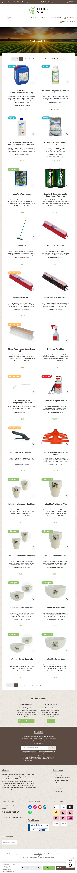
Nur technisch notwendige (31, 868)
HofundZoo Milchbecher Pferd (55, 504)
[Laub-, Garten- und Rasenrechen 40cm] (55, 436)
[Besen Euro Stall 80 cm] (21, 281)
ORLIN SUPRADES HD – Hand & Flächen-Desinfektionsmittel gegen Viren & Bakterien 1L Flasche (21, 143)
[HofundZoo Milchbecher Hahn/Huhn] (21, 540)
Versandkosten (38, 854)
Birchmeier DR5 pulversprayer (55, 401)
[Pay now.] (70, 812)
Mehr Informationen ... (8, 871)
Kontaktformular (18, 817)
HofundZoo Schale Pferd (55, 607)
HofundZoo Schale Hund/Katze (21, 607)
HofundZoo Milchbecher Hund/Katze (21, 504)
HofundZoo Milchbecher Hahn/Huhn (21, 556)
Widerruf (57, 783)
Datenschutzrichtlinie (30, 753)
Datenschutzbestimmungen (39, 757)
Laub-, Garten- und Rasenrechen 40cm (55, 453)
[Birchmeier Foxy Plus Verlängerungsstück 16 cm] (21, 385)
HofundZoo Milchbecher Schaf (55, 556)
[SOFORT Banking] (63, 818)
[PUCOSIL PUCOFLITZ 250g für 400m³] (55, 126)
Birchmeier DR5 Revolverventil (21, 452)
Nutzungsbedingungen (45, 753)
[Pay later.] (63, 812)
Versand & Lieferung (61, 780)
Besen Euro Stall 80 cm (21, 297)
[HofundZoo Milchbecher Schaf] (55, 540)
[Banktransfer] (63, 807)
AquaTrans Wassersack (22, 194)
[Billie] (70, 807)
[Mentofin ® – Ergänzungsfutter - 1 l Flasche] (55, 75)
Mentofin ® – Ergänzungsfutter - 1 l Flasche (55, 92)
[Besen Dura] (21, 230)
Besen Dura (21, 246)
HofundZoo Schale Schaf (55, 659)
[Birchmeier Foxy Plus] (55, 333)
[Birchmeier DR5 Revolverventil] (21, 436)
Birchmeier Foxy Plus (55, 349)
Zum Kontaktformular (26, 721)
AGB (36, 758)
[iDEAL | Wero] (56, 812)
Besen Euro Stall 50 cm (55, 246)
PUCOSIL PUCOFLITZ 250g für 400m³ (55, 143)
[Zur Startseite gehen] (38, 10)
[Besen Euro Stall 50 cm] (55, 230)
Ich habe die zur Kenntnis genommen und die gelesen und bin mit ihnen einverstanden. (39, 758)
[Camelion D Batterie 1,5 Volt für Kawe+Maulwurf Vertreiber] (55, 178)
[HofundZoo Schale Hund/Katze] (21, 591)
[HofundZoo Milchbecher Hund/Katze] (21, 488)
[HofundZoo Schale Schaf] (55, 643)
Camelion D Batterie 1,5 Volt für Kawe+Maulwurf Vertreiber (55, 195)
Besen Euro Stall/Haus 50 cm (55, 297)
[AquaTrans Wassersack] (21, 178)
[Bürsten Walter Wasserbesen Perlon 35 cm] (21, 333)
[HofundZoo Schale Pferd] (55, 591)
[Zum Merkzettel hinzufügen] (33, 82)
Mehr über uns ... (12, 790)
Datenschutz (59, 789)
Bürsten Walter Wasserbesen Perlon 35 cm (21, 350)
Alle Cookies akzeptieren (65, 868)
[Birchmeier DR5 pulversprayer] (55, 385)
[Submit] (52, 748)
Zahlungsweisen (60, 786)
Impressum (58, 791)
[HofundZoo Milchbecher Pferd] (55, 488)
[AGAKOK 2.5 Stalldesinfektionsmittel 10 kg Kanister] (21, 75)
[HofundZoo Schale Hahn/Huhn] (21, 643)
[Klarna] (56, 818)
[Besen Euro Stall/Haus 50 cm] (55, 281)
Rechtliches (58, 770)
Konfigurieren (48, 868)
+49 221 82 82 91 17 (10, 812)
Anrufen (51, 721)
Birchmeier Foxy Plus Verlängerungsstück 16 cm (21, 402)
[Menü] (74, 858)
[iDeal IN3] (70, 818)
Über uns (33, 18)
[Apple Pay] (56, 807)
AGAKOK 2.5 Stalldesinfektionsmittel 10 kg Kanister (21, 92)
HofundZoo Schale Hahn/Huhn (21, 659)
